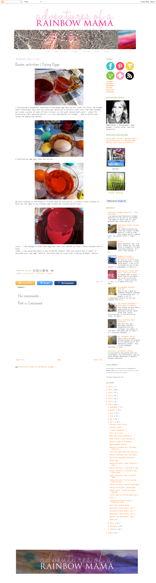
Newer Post (20, 360)
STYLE (65, 51)
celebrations (28, 273)
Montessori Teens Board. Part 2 (122, 511)
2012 (110, 396)
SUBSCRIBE (110, 92)
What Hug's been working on (121, 436)
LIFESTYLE (86, 51)
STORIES (75, 51)
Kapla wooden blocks (118, 444)
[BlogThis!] (37, 270)
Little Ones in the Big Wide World (124, 495)
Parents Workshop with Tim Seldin (123, 455)
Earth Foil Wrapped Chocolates (122, 458)
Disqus (47, 283)
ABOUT (96, 51)
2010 (110, 401)
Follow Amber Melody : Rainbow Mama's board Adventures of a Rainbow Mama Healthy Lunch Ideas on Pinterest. (121, 141)
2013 (110, 393)
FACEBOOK (109, 82)
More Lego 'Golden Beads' (120, 505)
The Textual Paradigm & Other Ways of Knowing (127, 304)
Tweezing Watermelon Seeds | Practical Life (121, 501)
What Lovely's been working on (122, 439)
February (114, 526)
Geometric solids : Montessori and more (126, 257)
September (114, 407)
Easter (49, 273)
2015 (110, 387)
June (112, 416)
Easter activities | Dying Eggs (122, 487)
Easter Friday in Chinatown (121, 442)
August (113, 410)
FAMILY (56, 51)
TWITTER (109, 88)
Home (59, 360)
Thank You (113, 520)
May (111, 419)
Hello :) (113, 498)
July (112, 413)
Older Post (98, 360)
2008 (110, 533)
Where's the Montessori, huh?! (122, 517)
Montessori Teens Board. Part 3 (122, 508)
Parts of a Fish (116, 433)
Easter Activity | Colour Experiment (125, 485)
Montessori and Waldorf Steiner (120, 351)
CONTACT (107, 51)
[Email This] (34, 270)
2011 (110, 399)
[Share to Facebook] (44, 270)
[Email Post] (51, 270)
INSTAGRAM (110, 86)
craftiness (40, 273)
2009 (110, 405)
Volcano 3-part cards (118, 424)
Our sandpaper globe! (126, 336)
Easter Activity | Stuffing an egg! (124, 468)
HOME (48, 51)
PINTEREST (110, 84)
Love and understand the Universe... (125, 452)
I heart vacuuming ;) (118, 430)
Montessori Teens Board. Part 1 (122, 514)
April (112, 422)
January (113, 529)
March (112, 523)
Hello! (120, 242)
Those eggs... (115, 461)
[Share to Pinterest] (47, 270)
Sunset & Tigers (116, 427)
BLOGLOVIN (110, 90)
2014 (110, 390)
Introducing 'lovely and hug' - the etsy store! (127, 272)
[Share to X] (40, 270)
